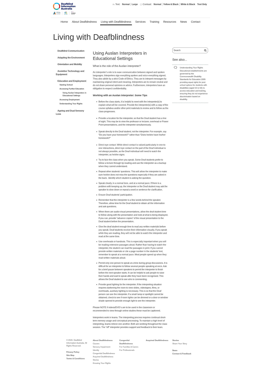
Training (154, 21)
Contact (195, 21)
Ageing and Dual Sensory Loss (70, 112)
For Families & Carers (128, 347)
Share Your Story (179, 343)
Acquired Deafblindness (103, 357)
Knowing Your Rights (102, 363)
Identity (96, 350)
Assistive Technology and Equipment (70, 73)
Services (140, 21)
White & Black (188, 4)
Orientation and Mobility (70, 64)
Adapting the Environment (71, 57)
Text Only (202, 4)
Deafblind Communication (71, 51)
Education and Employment (72, 81)
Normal (126, 4)
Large (135, 4)
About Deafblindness (84, 21)
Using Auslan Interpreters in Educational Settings (74, 94)
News (183, 21)
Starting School (66, 85)
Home (64, 21)
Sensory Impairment (101, 347)
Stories (96, 360)
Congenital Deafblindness (104, 353)
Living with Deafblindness (116, 21)
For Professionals (126, 350)
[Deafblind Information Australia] (64, 8)
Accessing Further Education (72, 89)
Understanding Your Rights (71, 104)
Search (205, 50)
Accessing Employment (70, 100)
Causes (96, 343)
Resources (169, 21)
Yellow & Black (170, 4)
